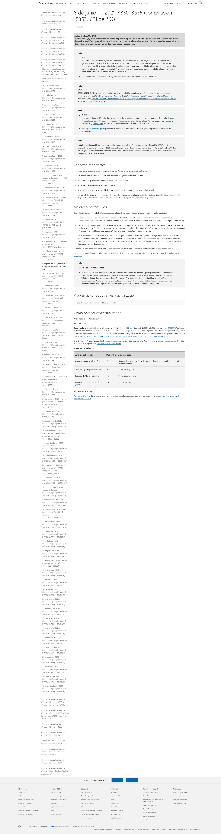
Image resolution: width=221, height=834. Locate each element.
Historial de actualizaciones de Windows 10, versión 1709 (53, 733)
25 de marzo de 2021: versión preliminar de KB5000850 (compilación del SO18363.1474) (54, 321)
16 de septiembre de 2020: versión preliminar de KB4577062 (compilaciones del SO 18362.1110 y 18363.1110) (54, 491)
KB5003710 (171, 328)
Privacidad (118, 829)
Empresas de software (149, 816)
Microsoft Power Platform (150, 812)
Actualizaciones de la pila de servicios (96, 336)
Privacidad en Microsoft (179, 803)
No (132, 780)
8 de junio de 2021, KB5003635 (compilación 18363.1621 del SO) (54, 266)
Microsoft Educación (86, 792)
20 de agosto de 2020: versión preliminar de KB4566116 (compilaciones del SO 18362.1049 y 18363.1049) (54, 513)
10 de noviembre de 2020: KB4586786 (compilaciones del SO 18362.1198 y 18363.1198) (54, 458)
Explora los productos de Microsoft (28, 810)
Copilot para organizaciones (26, 799)
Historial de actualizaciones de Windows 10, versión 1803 (53, 725)
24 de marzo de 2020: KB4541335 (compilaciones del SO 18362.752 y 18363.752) (54, 611)
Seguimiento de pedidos (57, 807)
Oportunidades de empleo (180, 792)
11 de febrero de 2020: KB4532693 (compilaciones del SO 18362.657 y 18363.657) (54, 650)
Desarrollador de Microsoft (150, 792)
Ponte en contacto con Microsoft (103, 829)
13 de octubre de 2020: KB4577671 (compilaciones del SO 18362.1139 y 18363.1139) (54, 480)
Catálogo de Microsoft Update (109, 343)
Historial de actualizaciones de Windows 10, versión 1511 (53, 761)
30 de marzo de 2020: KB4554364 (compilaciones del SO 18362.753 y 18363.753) (54, 602)
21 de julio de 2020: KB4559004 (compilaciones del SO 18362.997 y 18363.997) (54, 534)
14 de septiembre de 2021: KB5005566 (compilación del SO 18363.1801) (53, 190)
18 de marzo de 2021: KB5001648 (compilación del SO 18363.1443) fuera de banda (53, 334)
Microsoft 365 (61, 3)
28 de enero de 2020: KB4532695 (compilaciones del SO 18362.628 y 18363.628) (54, 660)
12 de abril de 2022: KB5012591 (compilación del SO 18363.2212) (53, 98)
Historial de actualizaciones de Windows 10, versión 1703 (53, 742)
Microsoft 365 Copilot (116, 810)
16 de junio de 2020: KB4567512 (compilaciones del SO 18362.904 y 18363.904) (54, 553)
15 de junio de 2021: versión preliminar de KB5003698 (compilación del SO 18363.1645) (53, 255)
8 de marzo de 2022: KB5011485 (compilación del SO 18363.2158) (53, 107)
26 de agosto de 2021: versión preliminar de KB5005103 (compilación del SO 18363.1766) (54, 201)
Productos (80, 3)
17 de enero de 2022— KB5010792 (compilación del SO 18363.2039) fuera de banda (53, 128)
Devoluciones (54, 803)
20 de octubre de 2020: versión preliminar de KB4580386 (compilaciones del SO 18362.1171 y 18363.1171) (54, 469)
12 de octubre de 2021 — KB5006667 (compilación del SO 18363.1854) (53, 168)
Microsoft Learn (147, 796)
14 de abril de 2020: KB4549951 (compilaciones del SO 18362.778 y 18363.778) (54, 592)
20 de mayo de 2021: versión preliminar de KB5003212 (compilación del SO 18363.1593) (53, 277)
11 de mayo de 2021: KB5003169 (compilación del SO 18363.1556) (53, 288)
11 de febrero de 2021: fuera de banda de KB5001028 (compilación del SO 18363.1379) (55, 380)
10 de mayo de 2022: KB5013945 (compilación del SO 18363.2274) (53, 88)
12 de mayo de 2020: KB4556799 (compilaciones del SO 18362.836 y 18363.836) (54, 573)
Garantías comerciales (57, 814)
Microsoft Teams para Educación (90, 799)
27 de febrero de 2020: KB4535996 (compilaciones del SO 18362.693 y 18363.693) (54, 640)
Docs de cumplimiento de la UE (178, 829)
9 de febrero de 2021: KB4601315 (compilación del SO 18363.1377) (53, 392)
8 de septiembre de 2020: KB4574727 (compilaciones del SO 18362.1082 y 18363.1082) (54, 502)
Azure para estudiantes (87, 818)
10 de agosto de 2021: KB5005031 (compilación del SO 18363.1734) (53, 212)
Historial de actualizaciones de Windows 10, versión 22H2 (53, 14)
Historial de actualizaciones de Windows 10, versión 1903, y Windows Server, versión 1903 (53, 702)
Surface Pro (21, 792)
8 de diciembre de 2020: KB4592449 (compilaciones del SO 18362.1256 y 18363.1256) (54, 424)
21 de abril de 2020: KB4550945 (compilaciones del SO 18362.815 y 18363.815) (54, 582)
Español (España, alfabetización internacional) (34, 826)
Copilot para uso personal (25, 803)
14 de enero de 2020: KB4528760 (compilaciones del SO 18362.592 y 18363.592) (54, 669)
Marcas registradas (143, 829)
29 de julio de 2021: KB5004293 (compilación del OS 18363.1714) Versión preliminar (53, 223)
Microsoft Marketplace (149, 809)
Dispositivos (93, 3)
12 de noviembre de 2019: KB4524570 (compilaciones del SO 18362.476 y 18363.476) (54, 689)
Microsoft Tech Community (150, 805)
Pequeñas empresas (116, 818)
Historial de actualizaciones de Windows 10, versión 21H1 (53, 30)
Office (71, 3)
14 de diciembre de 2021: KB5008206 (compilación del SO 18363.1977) (53, 149)
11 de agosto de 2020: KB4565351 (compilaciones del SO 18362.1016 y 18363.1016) (54, 524)
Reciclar (53, 810)
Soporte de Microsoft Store (58, 799)
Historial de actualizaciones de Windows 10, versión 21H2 (53, 22)
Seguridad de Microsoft (117, 796)
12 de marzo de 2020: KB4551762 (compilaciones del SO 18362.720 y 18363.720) (54, 621)
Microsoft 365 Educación (88, 803)
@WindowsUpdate (97, 128)
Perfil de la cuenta (56, 792)
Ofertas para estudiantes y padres (90, 814)
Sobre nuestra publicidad (159, 829)
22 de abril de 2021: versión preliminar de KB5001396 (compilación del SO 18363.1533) (53, 299)
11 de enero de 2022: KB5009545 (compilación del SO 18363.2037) (53, 139)
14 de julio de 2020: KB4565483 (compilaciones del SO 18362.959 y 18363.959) (54, 544)
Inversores (176, 807)
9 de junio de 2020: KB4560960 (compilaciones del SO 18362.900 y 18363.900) (54, 563)
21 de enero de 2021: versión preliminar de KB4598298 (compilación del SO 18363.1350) (54, 403)
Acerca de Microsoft (178, 796)
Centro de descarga (56, 796)
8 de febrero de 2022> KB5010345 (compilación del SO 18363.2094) (53, 117)
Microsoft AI (113, 792)
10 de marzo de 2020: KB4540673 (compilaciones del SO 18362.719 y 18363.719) (54, 631)
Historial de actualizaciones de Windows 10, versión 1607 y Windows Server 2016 (53, 752)
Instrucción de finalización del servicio (54, 79)
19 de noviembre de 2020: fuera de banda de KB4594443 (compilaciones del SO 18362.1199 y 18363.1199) (54, 434)
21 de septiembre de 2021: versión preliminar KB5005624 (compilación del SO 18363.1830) (54, 179)
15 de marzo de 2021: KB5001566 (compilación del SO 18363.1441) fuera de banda (53, 346)
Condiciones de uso (129, 829)
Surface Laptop (22, 796)
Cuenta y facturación (108, 3)
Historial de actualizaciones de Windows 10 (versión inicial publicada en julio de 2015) (56, 771)
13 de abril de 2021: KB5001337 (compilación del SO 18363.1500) (53, 310)
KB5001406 (124, 328)
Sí (117, 780)
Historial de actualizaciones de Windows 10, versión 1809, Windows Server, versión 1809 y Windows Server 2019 (55, 714)
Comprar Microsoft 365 (140, 3)
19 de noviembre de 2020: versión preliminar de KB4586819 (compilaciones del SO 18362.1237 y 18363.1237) (54, 447)
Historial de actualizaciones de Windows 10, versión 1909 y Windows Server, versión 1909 (53, 62)
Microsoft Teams (115, 814)
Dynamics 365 (114, 803)
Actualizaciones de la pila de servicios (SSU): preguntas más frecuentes (140, 336)
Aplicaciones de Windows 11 (26, 814)
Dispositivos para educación (89, 796)
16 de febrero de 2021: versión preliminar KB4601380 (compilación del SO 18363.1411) (54, 368)
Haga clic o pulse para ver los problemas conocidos (96, 303)
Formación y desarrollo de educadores (91, 810)
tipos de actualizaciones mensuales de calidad (129, 121)
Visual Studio (146, 820)
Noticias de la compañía (180, 799)
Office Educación (85, 807)
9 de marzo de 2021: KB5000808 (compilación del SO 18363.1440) (53, 357)
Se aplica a (79, 27)
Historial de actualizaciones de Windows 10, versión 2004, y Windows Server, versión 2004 (53, 51)
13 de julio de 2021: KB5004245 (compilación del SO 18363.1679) (53, 234)
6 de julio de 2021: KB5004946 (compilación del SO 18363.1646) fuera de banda (54, 244)
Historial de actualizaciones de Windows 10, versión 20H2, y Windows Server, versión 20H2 (53, 40)
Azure (112, 799)
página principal (96, 123)
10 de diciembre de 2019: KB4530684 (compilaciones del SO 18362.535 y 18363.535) (54, 679)
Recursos (122, 3)
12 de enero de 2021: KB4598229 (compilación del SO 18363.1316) (53, 414)
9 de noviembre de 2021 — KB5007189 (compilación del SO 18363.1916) (53, 159)
